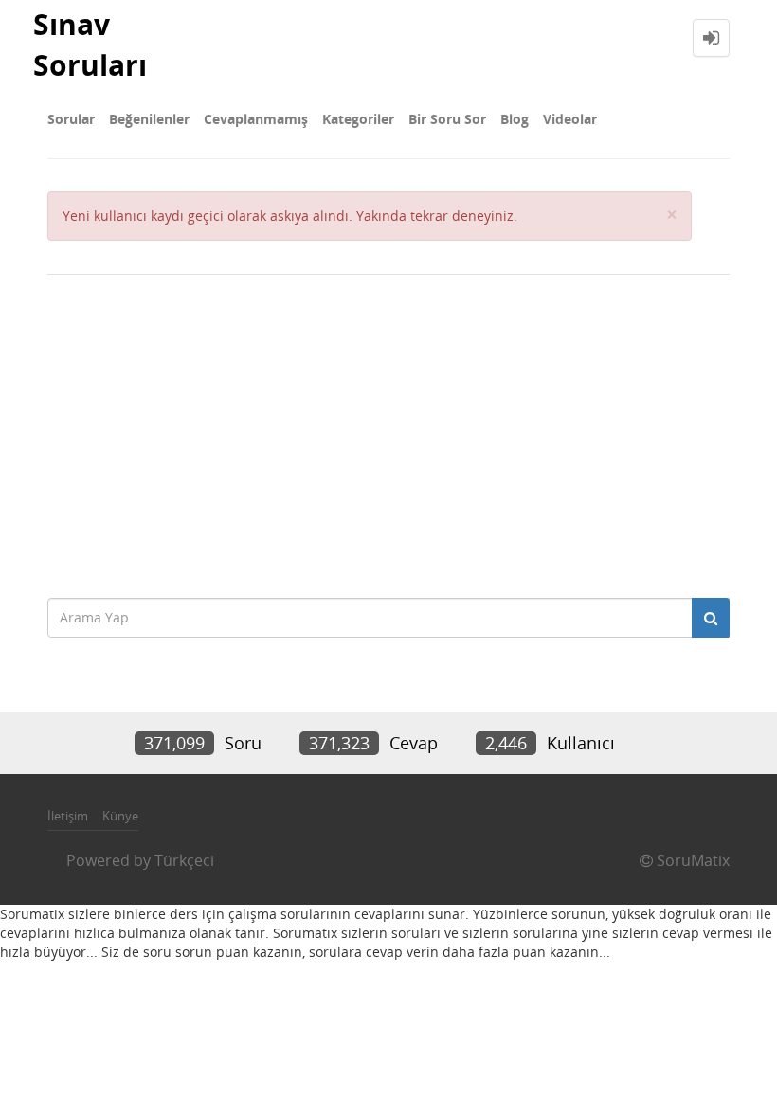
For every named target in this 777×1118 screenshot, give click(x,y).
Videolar (570, 119)
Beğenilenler (149, 119)
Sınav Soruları (90, 44)
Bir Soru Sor (447, 119)
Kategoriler (358, 119)
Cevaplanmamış (256, 119)
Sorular (71, 119)
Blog (514, 119)
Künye (120, 815)
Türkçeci (184, 860)
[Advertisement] (388, 426)
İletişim (67, 815)
